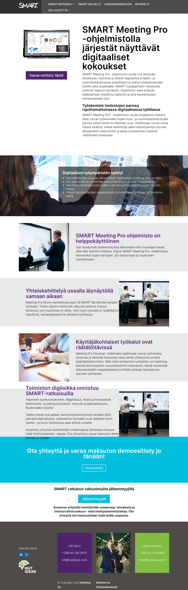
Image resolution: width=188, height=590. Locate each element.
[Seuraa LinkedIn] (21, 555)
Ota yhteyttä (58, 10)
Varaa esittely (94, 468)
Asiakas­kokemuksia (118, 4)
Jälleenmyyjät (94, 499)
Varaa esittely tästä (46, 75)
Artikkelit (142, 4)
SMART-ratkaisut (60, 4)
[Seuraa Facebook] (26, 555)
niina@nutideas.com (152, 560)
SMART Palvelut (89, 4)
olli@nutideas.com (74, 560)
